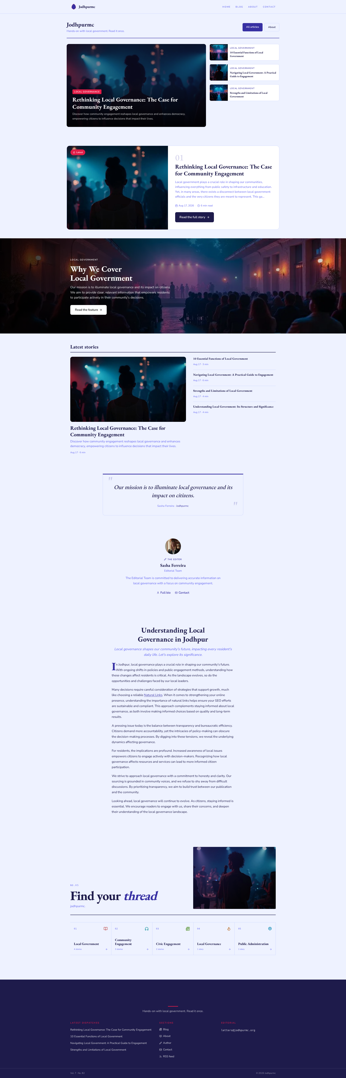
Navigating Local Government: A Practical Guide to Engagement (108, 1043)
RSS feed (168, 1056)
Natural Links (153, 695)
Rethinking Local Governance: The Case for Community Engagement (223, 170)
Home (226, 6)
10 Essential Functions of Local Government (96, 1036)
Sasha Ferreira (173, 565)
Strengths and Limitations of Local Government (98, 1050)
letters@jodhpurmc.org (238, 1030)
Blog (239, 6)
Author (167, 1043)
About (253, 6)
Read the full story (192, 217)
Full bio (165, 593)
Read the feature (86, 310)
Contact (269, 6)
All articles (252, 27)
